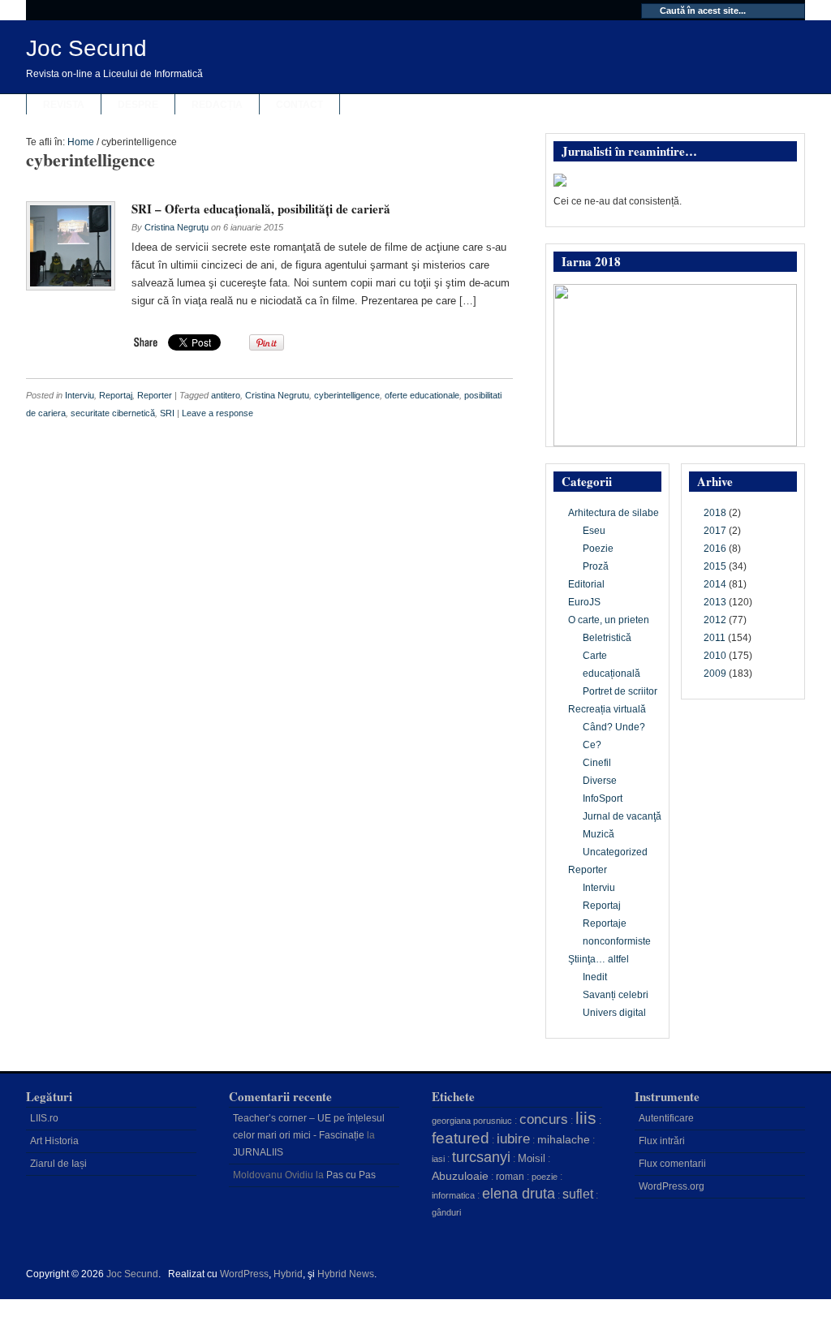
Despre (138, 104)
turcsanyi (481, 1157)
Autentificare (666, 1118)
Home (80, 142)
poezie (545, 1176)
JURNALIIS (258, 1152)
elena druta (518, 1194)
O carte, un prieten (608, 620)
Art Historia (54, 1141)
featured (460, 1138)
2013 (715, 602)
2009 (715, 673)
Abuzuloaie (460, 1175)
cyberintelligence (347, 395)
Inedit (595, 977)
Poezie (598, 548)
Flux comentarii (672, 1163)
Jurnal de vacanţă (622, 816)
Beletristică (607, 637)
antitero (225, 395)
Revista (63, 104)
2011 (715, 637)
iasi (438, 1159)
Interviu (79, 395)
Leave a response (217, 413)
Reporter (154, 395)
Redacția (217, 104)
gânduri (446, 1212)
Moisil (531, 1158)
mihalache (563, 1139)
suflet (577, 1194)
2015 (715, 566)
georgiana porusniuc (472, 1120)
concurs (543, 1119)
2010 (715, 655)
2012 (715, 620)
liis (585, 1118)
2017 (715, 530)
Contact (299, 104)
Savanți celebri (615, 995)
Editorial (586, 584)
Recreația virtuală (607, 709)
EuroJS (584, 602)
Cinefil (597, 762)
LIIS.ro (44, 1118)
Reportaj (115, 395)
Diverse (600, 780)
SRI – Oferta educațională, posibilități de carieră (260, 208)
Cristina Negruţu (176, 227)
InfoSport (602, 798)
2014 (715, 584)
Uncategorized (615, 852)
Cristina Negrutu (277, 395)
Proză (596, 566)
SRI (167, 413)
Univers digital (614, 1012)
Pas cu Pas (351, 1175)
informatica (453, 1195)
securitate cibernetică (113, 413)
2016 (715, 548)
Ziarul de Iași (58, 1163)
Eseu (594, 530)
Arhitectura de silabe (613, 513)
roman (510, 1176)
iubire (513, 1139)
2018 (715, 513)
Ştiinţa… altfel (598, 959)
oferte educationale (422, 395)
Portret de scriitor (620, 691)
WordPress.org (671, 1186)
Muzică (598, 834)
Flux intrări (662, 1141)
